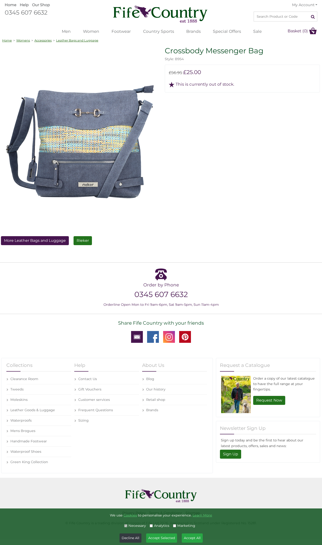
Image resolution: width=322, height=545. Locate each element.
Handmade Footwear (28, 441)
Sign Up (230, 454)
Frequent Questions (95, 410)
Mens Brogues (22, 431)
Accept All (192, 538)
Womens (23, 40)
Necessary (137, 526)
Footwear (121, 31)
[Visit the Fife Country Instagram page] (169, 336)
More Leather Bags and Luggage (35, 240)
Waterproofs (21, 420)
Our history (155, 389)
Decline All (130, 538)
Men (66, 31)
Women (91, 31)
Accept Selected (161, 538)
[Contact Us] (137, 336)
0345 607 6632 (26, 12)
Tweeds (17, 389)
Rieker (83, 240)
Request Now (269, 400)
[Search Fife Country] (313, 16)
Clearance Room (24, 379)
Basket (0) (298, 30)
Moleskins (19, 400)
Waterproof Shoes (25, 451)
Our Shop (41, 5)
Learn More (202, 515)
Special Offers (227, 31)
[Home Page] (160, 14)
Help (24, 5)
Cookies (130, 515)
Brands (193, 31)
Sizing (83, 420)
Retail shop (155, 400)
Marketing (186, 526)
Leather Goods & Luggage (32, 410)
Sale (257, 31)
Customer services (94, 400)
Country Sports (158, 31)
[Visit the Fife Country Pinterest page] (185, 336)
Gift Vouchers (89, 389)
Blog (150, 379)
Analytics (161, 526)
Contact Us (87, 379)
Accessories (43, 40)
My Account (303, 5)
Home (11, 5)
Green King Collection (29, 462)
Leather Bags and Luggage (77, 40)
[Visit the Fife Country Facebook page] (153, 336)
